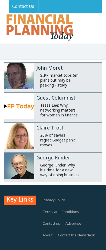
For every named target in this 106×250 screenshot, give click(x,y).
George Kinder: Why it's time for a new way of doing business (59, 169)
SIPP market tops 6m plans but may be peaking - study (59, 80)
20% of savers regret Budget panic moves (58, 139)
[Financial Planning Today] (39, 28)
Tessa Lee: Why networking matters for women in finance (59, 110)
